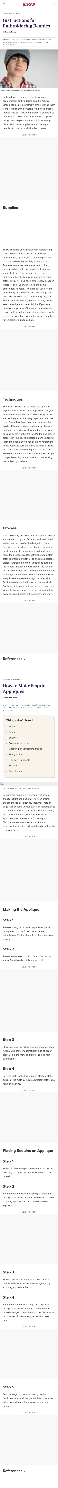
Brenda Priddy (10, 32)
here (12, 44)
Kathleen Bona (11, 697)
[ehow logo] (29, 4)
